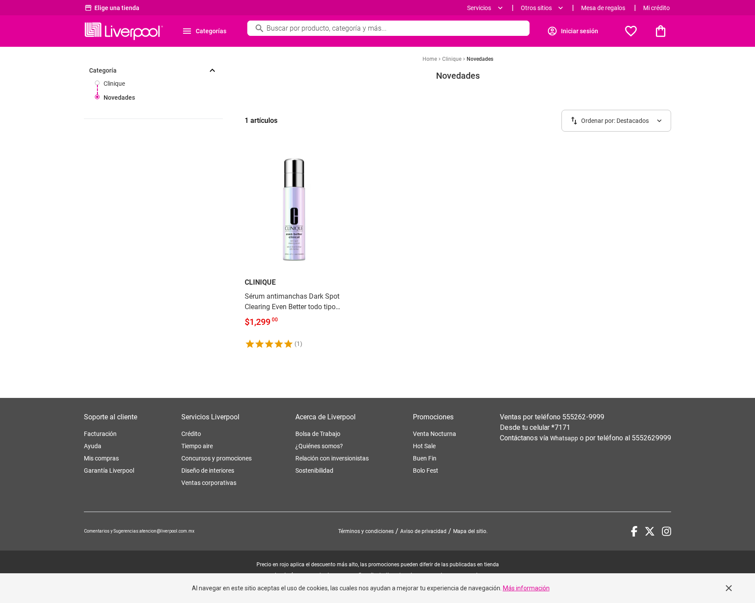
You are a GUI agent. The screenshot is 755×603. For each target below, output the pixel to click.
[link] (294, 247)
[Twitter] (649, 531)
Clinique (114, 83)
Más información (526, 588)
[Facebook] (634, 531)
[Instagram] (666, 531)
